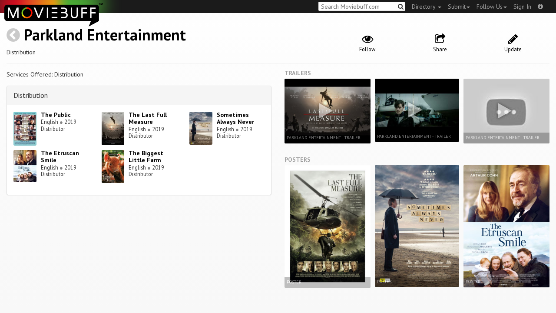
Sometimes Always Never (235, 118)
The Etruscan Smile (60, 156)
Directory (424, 6)
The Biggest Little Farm (146, 156)
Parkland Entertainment (105, 34)
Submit (457, 6)
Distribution (30, 95)
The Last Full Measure (148, 118)
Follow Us (490, 6)
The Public (56, 115)
